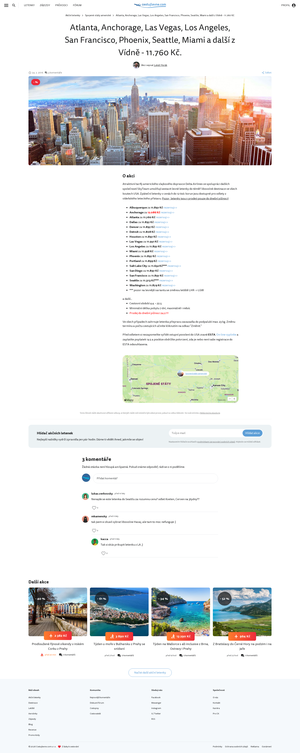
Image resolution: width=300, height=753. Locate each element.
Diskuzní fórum (97, 702)
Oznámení (267, 746)
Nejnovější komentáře (100, 697)
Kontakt (216, 702)
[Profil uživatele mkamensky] (85, 519)
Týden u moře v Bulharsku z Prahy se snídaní (119, 646)
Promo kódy (34, 735)
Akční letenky (72, 15)
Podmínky (217, 746)
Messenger (156, 702)
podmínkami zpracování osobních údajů (216, 441)
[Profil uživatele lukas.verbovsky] (85, 496)
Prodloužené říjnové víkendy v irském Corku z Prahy (58, 646)
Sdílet (268, 72)
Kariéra (216, 708)
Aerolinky (32, 713)
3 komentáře (55, 72)
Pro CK (216, 713)
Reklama (255, 746)
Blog (30, 724)
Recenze (32, 729)
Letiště (31, 708)
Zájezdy (32, 719)
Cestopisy (94, 708)
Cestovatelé (95, 713)
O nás (215, 697)
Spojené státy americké (98, 15)
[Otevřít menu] (7, 5)
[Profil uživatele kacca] (94, 541)
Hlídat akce (252, 433)
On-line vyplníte (226, 335)
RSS (153, 719)
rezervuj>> (170, 208)
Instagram (156, 708)
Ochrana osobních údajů (236, 746)
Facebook (155, 697)
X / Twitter (156, 713)
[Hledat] (15, 5)
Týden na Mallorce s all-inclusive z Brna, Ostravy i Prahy (181, 646)
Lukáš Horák (160, 65)
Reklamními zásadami (210, 413)
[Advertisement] (87, 201)
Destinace (33, 702)
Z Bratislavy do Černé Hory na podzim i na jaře (242, 646)
